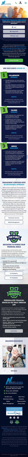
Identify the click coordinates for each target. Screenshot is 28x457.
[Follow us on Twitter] (18, 418)
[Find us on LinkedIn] (14, 418)
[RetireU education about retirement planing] (11, 422)
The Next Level (8, 396)
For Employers (14, 273)
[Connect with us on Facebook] (10, 418)
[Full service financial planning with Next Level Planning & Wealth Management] (14, 380)
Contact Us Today (13, 60)
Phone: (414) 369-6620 (12, 391)
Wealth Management (14, 222)
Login (20, 3)
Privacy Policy (21, 403)
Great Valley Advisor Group (11, 430)
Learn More (14, 331)
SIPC (6, 428)
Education (21, 399)
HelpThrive (21, 396)
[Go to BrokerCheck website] (14, 411)
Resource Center (21, 401)
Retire (8, 401)
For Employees (14, 277)
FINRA (3, 428)
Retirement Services (13, 218)
